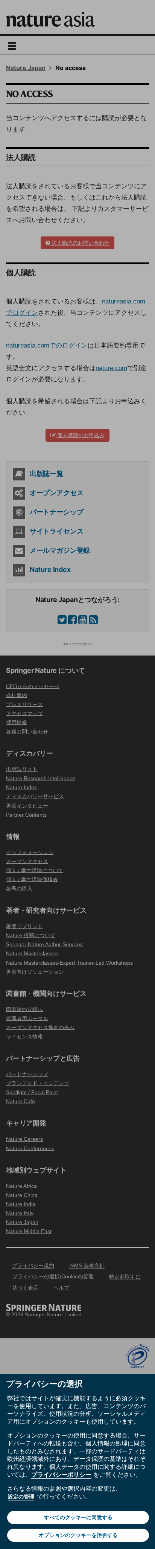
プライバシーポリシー (61, 1474)
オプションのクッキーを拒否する (78, 1535)
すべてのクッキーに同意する (78, 1517)
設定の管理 (21, 1497)
